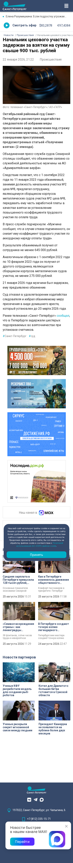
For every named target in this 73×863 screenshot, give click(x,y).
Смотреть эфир (24, 25)
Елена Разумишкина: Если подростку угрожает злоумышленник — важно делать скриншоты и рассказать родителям (38, 16)
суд (32, 336)
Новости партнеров (19, 657)
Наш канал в (28, 512)
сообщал (62, 315)
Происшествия (51, 59)
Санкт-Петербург (14, 336)
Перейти (22, 842)
